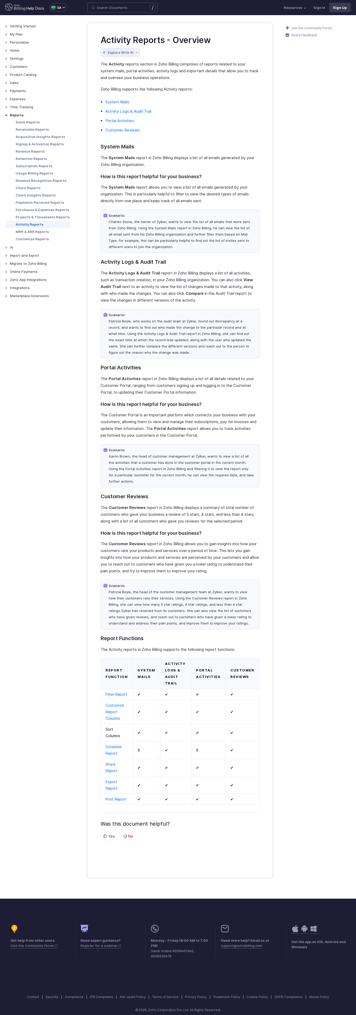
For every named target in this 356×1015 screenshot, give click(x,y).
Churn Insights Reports (36, 195)
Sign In (319, 7)
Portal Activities (119, 120)
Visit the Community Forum (32, 946)
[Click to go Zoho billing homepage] (15, 7)
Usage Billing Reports (34, 173)
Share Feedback (304, 35)
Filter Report (116, 694)
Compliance (74, 997)
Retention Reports (31, 159)
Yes (111, 836)
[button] (55, 7)
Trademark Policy (226, 997)
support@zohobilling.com (241, 946)
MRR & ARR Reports (32, 232)
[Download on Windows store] (313, 931)
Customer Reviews (122, 130)
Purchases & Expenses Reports (42, 210)
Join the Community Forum (311, 28)
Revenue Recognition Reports (41, 180)
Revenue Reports (30, 151)
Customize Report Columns (115, 711)
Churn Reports (28, 188)
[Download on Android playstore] (295, 931)
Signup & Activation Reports (40, 144)
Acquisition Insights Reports (40, 137)
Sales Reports (28, 122)
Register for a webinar (99, 946)
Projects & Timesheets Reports (43, 217)
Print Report (116, 799)
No (130, 836)
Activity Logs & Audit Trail (128, 111)
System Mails (117, 101)
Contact (33, 997)
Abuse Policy (319, 997)
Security (52, 997)
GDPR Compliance (288, 997)
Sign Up (340, 7)
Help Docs (35, 8)
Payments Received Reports (40, 202)
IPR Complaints (101, 997)
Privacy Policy (196, 997)
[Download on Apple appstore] (304, 931)
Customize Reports (32, 239)
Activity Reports (30, 224)
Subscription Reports (34, 166)
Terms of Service (165, 997)
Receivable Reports (32, 129)
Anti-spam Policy (133, 997)
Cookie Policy (257, 997)
